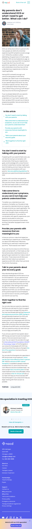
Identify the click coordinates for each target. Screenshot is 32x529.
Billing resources (7, 491)
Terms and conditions (8, 496)
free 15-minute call (18, 374)
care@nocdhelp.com (8, 456)
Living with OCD (15, 387)
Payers (4, 482)
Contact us (5, 489)
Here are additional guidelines (17, 171)
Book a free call (21, 2)
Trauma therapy (7, 480)
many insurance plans (17, 369)
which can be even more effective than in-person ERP (16, 359)
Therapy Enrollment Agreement (11, 504)
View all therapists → (16, 422)
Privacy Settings (7, 506)
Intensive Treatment (8, 473)
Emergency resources (8, 501)
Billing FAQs (5, 494)
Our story (5, 465)
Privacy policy (6, 499)
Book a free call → (16, 412)
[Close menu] (28, 2)
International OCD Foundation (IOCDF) (16, 342)
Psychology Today (10, 344)
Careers (4, 468)
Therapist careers (7, 470)
